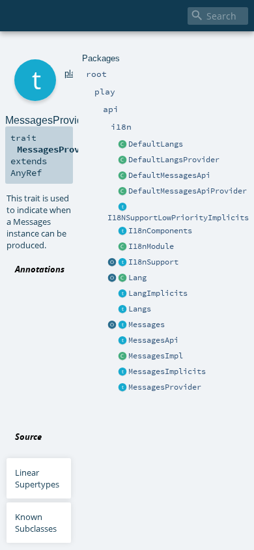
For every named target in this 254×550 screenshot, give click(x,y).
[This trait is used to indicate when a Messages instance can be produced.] (122, 388)
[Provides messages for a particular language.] (122, 356)
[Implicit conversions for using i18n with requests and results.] (122, 207)
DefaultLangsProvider (173, 159)
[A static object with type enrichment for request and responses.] (112, 262)
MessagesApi (153, 340)
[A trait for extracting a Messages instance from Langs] (122, 294)
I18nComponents (160, 230)
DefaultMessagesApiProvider (187, 190)
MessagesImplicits (167, 371)
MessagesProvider (164, 387)
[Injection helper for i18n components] (122, 231)
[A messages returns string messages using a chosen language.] (122, 325)
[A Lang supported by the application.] (122, 278)
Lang (137, 277)
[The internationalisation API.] (122, 341)
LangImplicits (158, 293)
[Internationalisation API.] (112, 325)
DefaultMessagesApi (169, 175)
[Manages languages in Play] (122, 309)
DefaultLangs (155, 144)
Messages (146, 324)
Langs (139, 308)
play (71, 73)
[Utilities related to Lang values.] (112, 278)
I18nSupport (153, 262)
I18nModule (151, 246)
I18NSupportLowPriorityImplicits (178, 217)
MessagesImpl (155, 355)
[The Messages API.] (122, 176)
